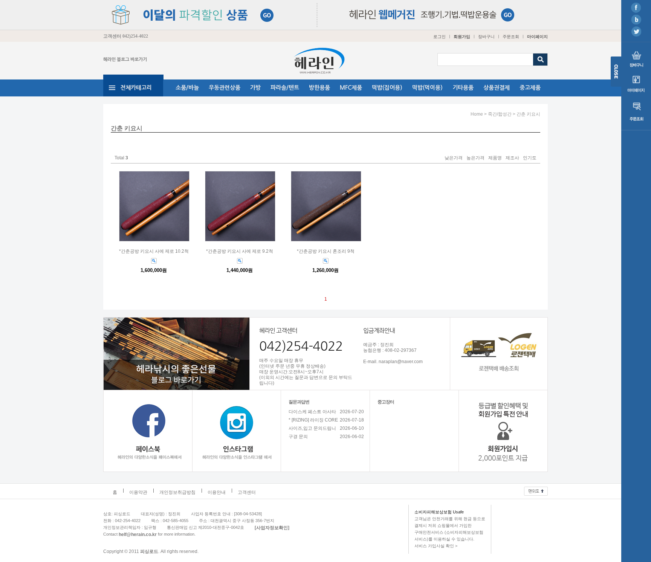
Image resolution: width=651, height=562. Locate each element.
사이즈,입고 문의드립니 (312, 428)
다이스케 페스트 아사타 (312, 411)
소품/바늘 (187, 87)
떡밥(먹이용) (427, 87)
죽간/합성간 (500, 114)
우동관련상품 (224, 87)
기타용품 (463, 87)
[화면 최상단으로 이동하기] (536, 489)
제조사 (512, 158)
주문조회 (511, 36)
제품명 (495, 158)
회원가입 (462, 36)
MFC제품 (351, 87)
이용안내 (217, 492)
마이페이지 (537, 36)
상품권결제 (496, 87)
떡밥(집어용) (387, 87)
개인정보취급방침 (177, 492)
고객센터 (247, 492)
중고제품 (530, 87)
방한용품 (319, 87)
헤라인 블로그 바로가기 (125, 59)
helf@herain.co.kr (138, 534)
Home (477, 114)
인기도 (529, 158)
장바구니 (486, 36)
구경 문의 (298, 436)
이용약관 (138, 492)
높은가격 (475, 158)
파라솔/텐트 (284, 87)
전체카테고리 (136, 87)
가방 (255, 87)
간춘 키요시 (528, 114)
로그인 (439, 36)
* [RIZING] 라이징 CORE (313, 420)
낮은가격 (454, 158)
